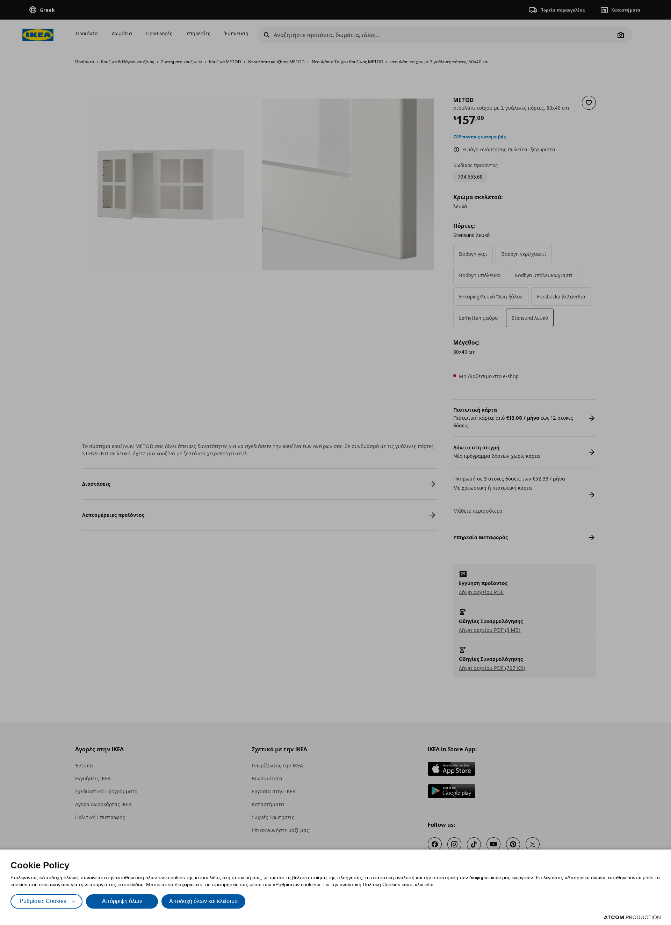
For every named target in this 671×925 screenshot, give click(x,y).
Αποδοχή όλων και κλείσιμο (203, 901)
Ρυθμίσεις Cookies (43, 901)
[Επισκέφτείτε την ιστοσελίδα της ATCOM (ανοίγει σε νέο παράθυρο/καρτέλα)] (632, 917)
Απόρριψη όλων (122, 901)
